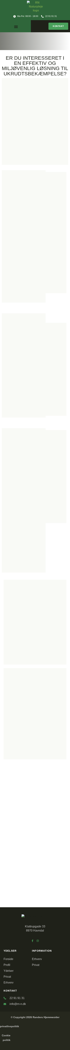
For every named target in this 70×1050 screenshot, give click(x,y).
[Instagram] (37, 941)
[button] (16, 27)
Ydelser (8, 970)
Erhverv (8, 982)
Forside (8, 959)
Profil (7, 964)
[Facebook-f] (32, 941)
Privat (7, 976)
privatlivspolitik (9, 1026)
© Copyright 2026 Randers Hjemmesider (35, 1017)
